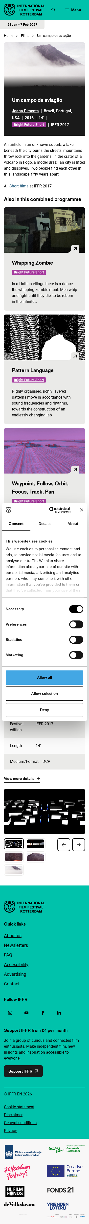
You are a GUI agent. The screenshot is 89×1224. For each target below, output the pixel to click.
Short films (18, 186)
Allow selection (44, 693)
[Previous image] (63, 844)
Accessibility (16, 964)
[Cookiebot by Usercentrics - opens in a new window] (52, 510)
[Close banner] (81, 510)
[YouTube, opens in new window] (26, 1013)
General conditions (20, 1122)
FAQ (8, 954)
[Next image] (78, 844)
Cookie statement (19, 1107)
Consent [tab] (16, 523)
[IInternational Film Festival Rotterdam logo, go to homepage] (24, 10)
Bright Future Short (29, 125)
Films (25, 36)
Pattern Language (33, 370)
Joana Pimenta (25, 111)
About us (13, 935)
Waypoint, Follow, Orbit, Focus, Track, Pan (40, 487)
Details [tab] (45, 523)
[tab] (14, 843)
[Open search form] (53, 10)
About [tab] (72, 523)
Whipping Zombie (32, 262)
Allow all (44, 677)
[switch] (76, 624)
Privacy (10, 1130)
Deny (44, 710)
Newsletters (16, 945)
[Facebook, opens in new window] (43, 1013)
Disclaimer (13, 1114)
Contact (12, 983)
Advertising (15, 974)
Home (8, 36)
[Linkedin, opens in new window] (59, 1013)
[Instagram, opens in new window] (10, 1013)
